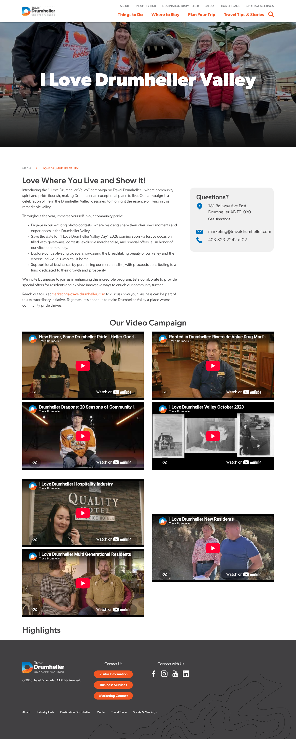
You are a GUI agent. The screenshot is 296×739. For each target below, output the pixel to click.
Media (26, 168)
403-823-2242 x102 (227, 240)
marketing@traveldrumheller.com (78, 294)
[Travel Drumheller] (38, 11)
